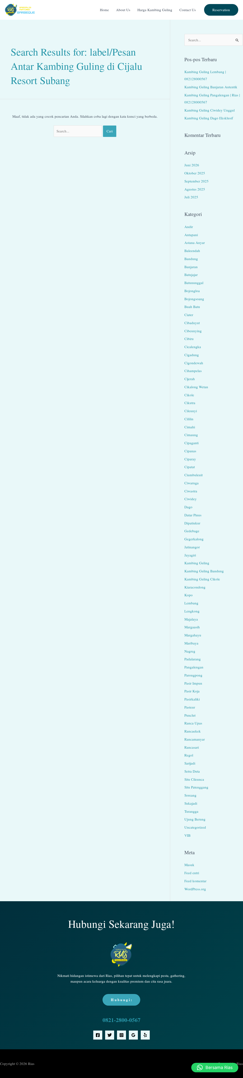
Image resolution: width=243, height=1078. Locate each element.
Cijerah (189, 378)
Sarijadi (189, 763)
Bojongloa (192, 290)
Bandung (191, 258)
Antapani (191, 234)
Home (104, 9)
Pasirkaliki (192, 699)
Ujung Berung (195, 819)
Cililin (188, 418)
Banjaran (191, 266)
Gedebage (191, 530)
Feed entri (191, 872)
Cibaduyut (192, 322)
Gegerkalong (194, 539)
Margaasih (192, 627)
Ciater (188, 314)
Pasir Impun (193, 683)
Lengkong (192, 611)
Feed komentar (195, 880)
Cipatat (189, 466)
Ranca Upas (193, 723)
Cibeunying (193, 330)
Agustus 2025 (194, 189)
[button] (221, 10)
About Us (123, 9)
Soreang (190, 795)
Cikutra (189, 402)
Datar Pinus (192, 515)
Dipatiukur (192, 523)
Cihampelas (193, 370)
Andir (188, 226)
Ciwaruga (191, 483)
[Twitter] (109, 1035)
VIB (187, 835)
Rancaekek (192, 731)
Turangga (191, 811)
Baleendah (192, 250)
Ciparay (190, 459)
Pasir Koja (192, 691)
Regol (188, 755)
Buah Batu (192, 306)
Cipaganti (191, 442)
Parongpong (193, 675)
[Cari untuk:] (78, 131)
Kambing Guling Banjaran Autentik (210, 86)
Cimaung (191, 434)
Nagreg (189, 651)
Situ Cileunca (194, 779)
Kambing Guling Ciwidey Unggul (209, 110)
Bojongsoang (194, 298)
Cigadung (191, 354)
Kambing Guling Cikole (202, 579)
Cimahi (189, 427)
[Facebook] (97, 1035)
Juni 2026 (191, 165)
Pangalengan (193, 667)
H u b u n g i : (121, 999)
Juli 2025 (191, 197)
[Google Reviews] (133, 1035)
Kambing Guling (196, 562)
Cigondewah (193, 362)
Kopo (188, 595)
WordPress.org (195, 889)
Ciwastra (190, 491)
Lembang (191, 603)
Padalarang (192, 659)
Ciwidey (190, 498)
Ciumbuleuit (193, 474)
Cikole (189, 394)
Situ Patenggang (196, 787)
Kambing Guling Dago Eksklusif (208, 118)
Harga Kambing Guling (154, 9)
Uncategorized (195, 827)
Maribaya (191, 643)
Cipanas (190, 450)
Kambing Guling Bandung (204, 571)
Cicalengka (192, 346)
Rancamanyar (194, 739)
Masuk (189, 864)
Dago (188, 506)
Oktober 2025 (194, 173)
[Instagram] (121, 1035)
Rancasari (191, 747)
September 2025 (196, 181)
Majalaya (191, 619)
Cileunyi (190, 410)
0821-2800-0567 (121, 1020)
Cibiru (189, 338)
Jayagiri (190, 555)
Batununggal (193, 282)
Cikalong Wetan (196, 386)
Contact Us (187, 9)
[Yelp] (145, 1035)
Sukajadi (190, 803)
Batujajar (191, 274)
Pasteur (189, 707)
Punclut (190, 715)
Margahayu (192, 635)
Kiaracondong (195, 587)
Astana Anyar (194, 242)
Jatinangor (192, 547)
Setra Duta (192, 771)
